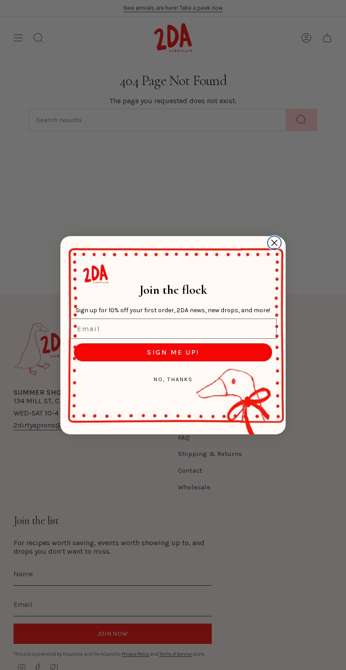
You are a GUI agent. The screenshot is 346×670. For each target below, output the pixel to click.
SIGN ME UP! (173, 352)
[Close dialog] (274, 243)
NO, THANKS (173, 379)
